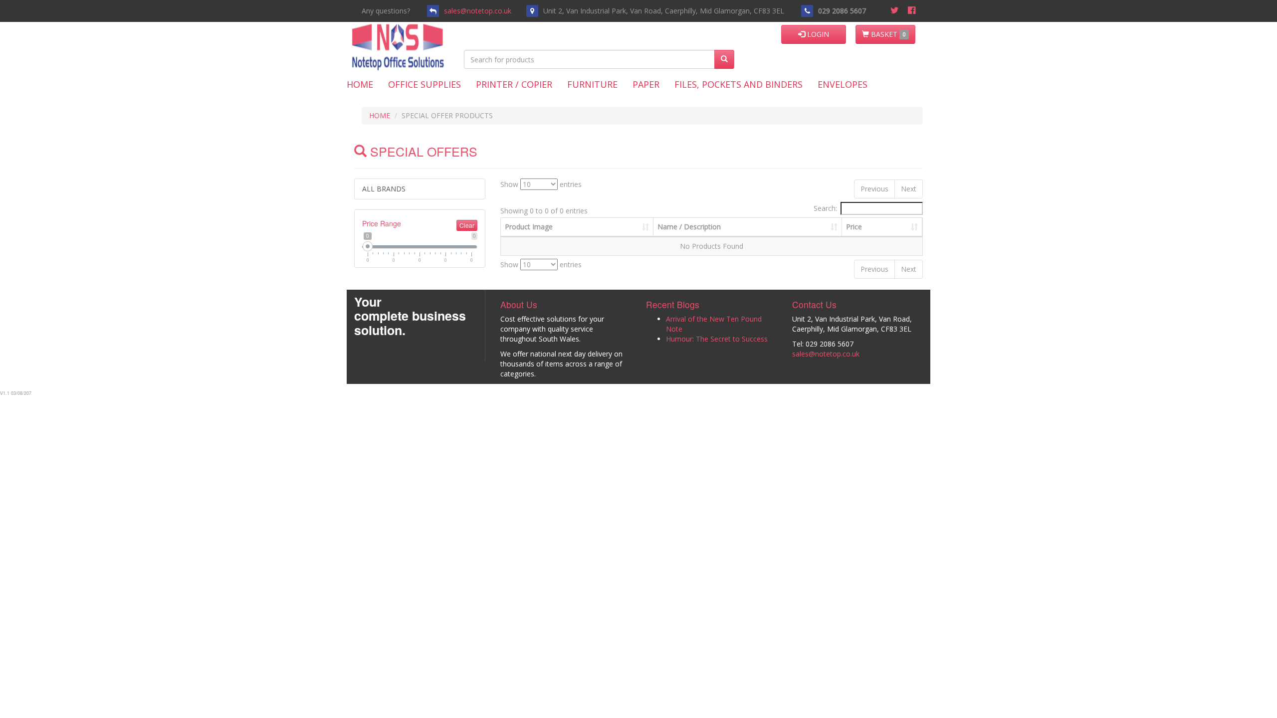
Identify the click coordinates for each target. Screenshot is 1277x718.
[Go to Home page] (422, 34)
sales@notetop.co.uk (477, 10)
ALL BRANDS (384, 188)
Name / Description (689, 226)
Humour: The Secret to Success (717, 339)
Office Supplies (424, 84)
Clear (466, 225)
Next (908, 188)
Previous (874, 188)
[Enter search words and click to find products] (724, 59)
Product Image (529, 226)
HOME (379, 115)
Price (854, 226)
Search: (825, 208)
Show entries (541, 184)
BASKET (887, 34)
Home (360, 84)
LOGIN (817, 34)
